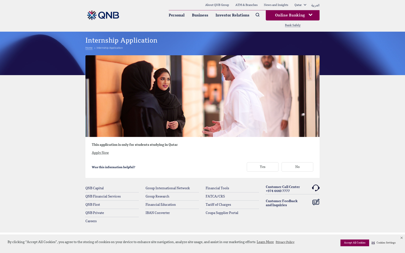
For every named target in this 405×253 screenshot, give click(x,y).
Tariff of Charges (218, 205)
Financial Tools (217, 188)
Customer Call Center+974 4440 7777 (283, 189)
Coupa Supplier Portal (222, 213)
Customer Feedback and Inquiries (282, 203)
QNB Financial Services (103, 196)
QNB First (92, 205)
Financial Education (161, 205)
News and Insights (276, 5)
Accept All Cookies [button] (355, 243)
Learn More (265, 242)
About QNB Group (217, 5)
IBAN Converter (158, 213)
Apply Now (100, 153)
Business (200, 15)
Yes (262, 167)
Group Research (157, 196)
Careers (91, 221)
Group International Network (168, 188)
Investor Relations (232, 15)
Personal (177, 15)
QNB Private (94, 213)
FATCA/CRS (215, 196)
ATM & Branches (246, 5)
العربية (315, 5)
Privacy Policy (285, 242)
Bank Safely (293, 25)
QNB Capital (94, 188)
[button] (384, 242)
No (297, 167)
